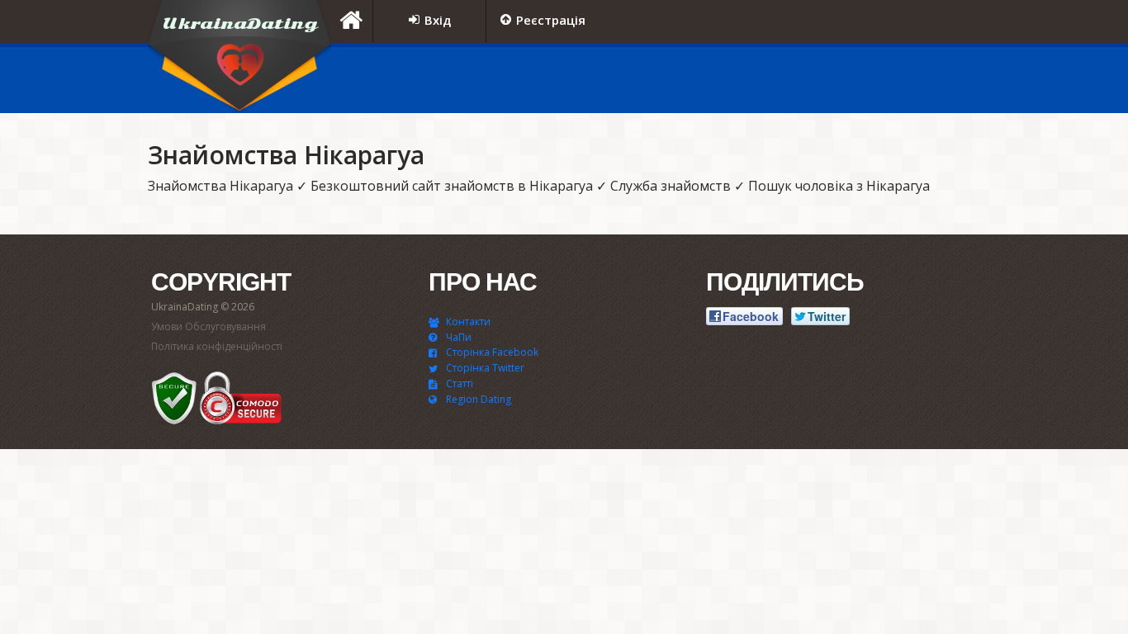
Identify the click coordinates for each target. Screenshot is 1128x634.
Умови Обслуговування (208, 326)
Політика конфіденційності (216, 346)
